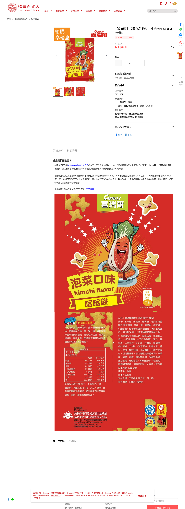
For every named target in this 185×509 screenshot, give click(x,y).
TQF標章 (90, 189)
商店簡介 (67, 504)
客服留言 (108, 504)
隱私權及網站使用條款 (73, 508)
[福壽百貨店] (23, 7)
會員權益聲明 (110, 508)
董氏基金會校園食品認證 (78, 165)
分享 (120, 135)
